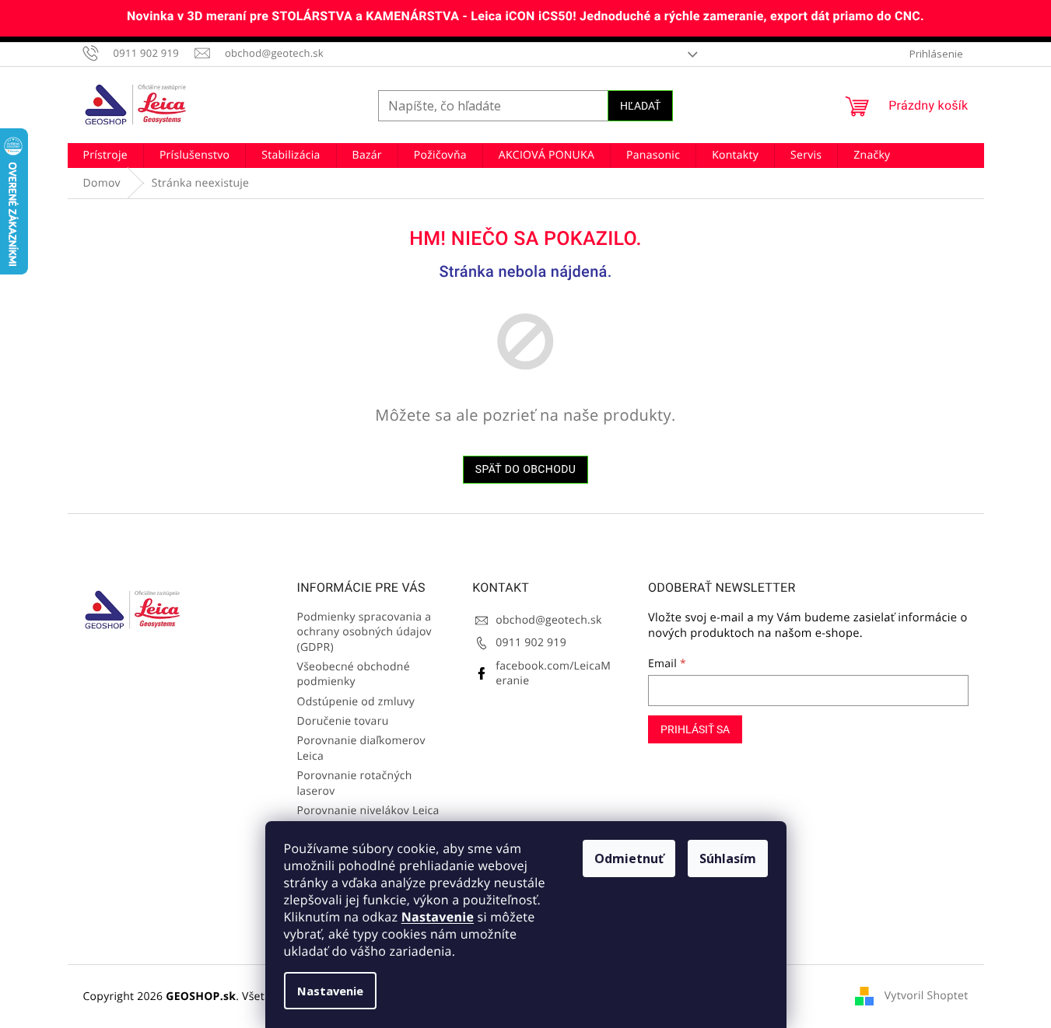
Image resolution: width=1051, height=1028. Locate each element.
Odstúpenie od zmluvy (356, 701)
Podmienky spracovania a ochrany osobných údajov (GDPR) (364, 632)
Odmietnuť (629, 858)
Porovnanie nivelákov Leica (368, 810)
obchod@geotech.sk (548, 620)
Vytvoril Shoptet (927, 995)
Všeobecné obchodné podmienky (353, 674)
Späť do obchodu (525, 469)
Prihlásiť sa (695, 729)
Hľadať (640, 106)
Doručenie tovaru (343, 721)
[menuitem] (105, 155)
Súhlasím (727, 858)
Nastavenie (437, 916)
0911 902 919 (531, 642)
